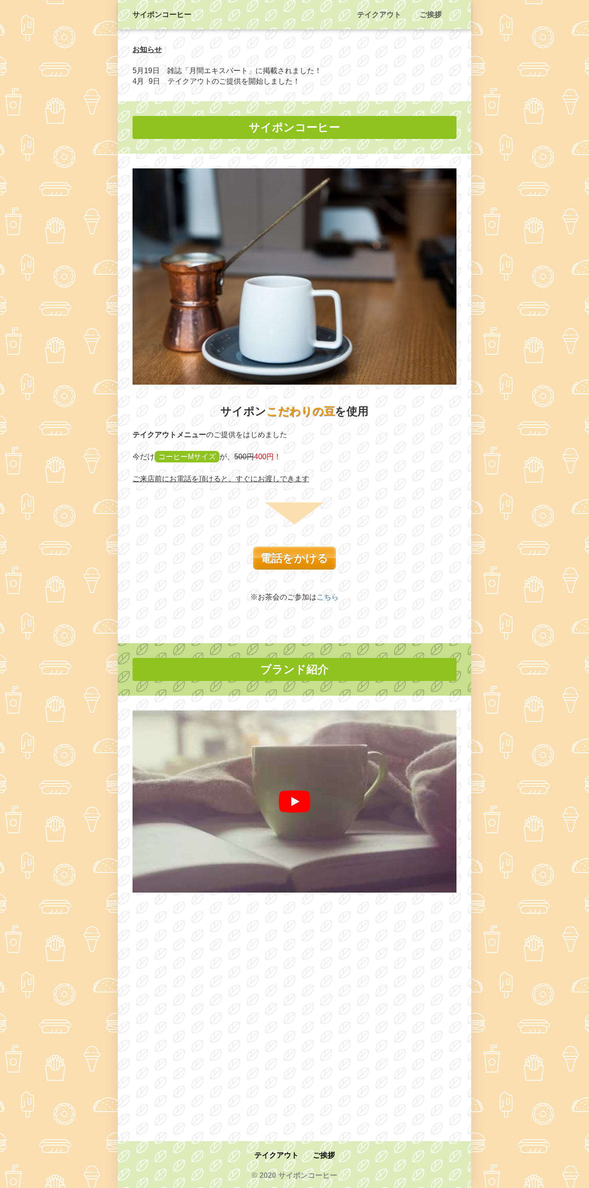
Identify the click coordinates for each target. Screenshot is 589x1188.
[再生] (294, 801)
